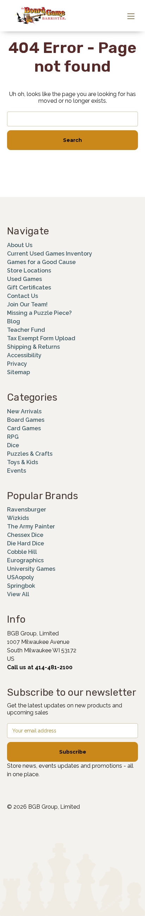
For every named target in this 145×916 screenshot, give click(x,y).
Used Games (24, 279)
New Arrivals (24, 411)
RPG (13, 436)
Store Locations (29, 270)
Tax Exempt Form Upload (41, 338)
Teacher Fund (26, 330)
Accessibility (24, 355)
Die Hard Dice (25, 543)
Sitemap (18, 372)
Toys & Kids (22, 462)
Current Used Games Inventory (49, 253)
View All (18, 594)
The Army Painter (31, 526)
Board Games (25, 420)
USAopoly (20, 577)
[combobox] (72, 119)
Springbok (21, 585)
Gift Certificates (29, 287)
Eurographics (25, 560)
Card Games (24, 428)
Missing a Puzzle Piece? (39, 313)
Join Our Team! (27, 304)
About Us (19, 245)
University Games (31, 568)
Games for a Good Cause (41, 262)
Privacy (17, 363)
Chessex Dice (25, 535)
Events (16, 470)
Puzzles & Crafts (29, 453)
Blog (13, 321)
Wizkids (18, 518)
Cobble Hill (22, 552)
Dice (13, 445)
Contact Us (22, 296)
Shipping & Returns (33, 346)
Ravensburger (26, 509)
